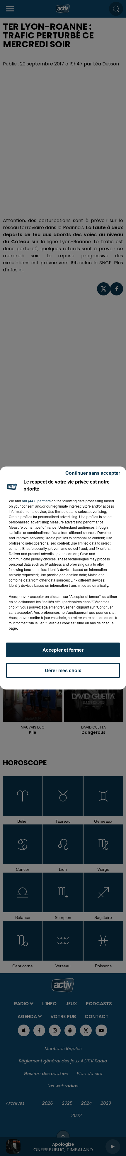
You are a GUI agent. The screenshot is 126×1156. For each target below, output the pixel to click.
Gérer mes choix (63, 670)
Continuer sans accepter (92, 472)
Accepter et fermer (63, 649)
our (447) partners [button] (36, 500)
